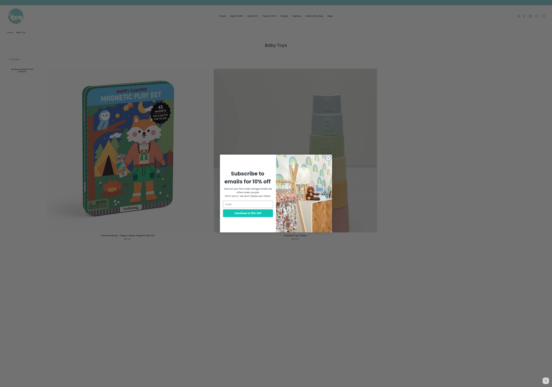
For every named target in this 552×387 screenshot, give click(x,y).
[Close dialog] (328, 158)
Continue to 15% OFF (248, 213)
